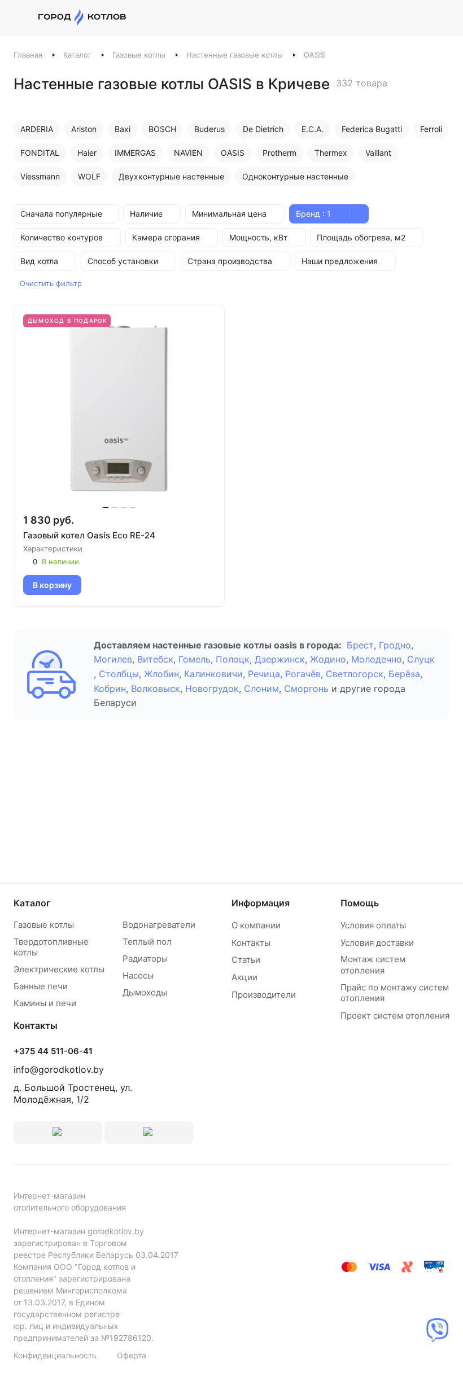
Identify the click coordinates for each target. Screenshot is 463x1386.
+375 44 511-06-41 (53, 1051)
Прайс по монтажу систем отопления (394, 993)
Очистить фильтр (51, 283)
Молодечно (376, 659)
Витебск (155, 659)
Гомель (194, 659)
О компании (256, 925)
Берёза (404, 673)
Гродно (395, 645)
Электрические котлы (59, 969)
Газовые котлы (138, 54)
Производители (263, 994)
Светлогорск (354, 673)
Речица (264, 673)
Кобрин (110, 688)
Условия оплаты (373, 925)
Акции (244, 977)
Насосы (138, 975)
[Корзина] (443, 17)
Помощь (359, 903)
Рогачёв (303, 673)
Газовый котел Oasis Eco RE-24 (89, 535)
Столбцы (119, 673)
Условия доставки (377, 942)
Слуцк (421, 659)
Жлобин (161, 673)
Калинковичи (213, 673)
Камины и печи (45, 1003)
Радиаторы (145, 958)
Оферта (131, 1355)
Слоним (261, 688)
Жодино (328, 659)
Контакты (250, 942)
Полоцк (233, 659)
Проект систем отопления (394, 1015)
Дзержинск (280, 659)
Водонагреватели (159, 924)
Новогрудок (212, 688)
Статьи (245, 959)
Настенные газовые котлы (234, 54)
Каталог (77, 54)
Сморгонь (306, 688)
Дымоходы (145, 992)
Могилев (113, 659)
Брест (360, 645)
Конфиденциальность (55, 1355)
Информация (260, 903)
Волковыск (155, 688)
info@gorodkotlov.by (59, 1069)
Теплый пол (147, 941)
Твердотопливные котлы (51, 947)
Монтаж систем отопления (372, 965)
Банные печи (41, 986)
